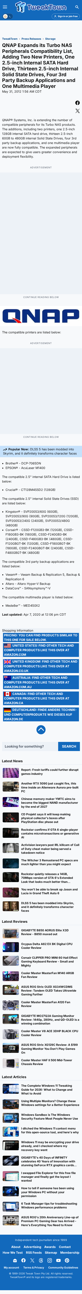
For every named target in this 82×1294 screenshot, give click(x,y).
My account (11, 1267)
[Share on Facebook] (77, 103)
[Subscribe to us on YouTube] (58, 1260)
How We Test (13, 1252)
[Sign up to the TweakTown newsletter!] (15, 1260)
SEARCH (69, 746)
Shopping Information (17, 630)
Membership (69, 1252)
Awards (50, 1247)
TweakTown (10, 38)
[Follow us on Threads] (41, 1260)
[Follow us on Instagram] (49, 1260)
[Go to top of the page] (41, 729)
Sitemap (51, 1252)
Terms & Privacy (33, 1267)
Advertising (32, 1247)
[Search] (77, 7)
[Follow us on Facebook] (23, 1260)
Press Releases (31, 38)
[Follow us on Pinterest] (67, 1260)
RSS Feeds (34, 1252)
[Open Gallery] (41, 316)
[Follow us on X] (32, 1260)
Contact (65, 1247)
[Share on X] (77, 111)
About (15, 1247)
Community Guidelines (63, 1267)
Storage (50, 38)
